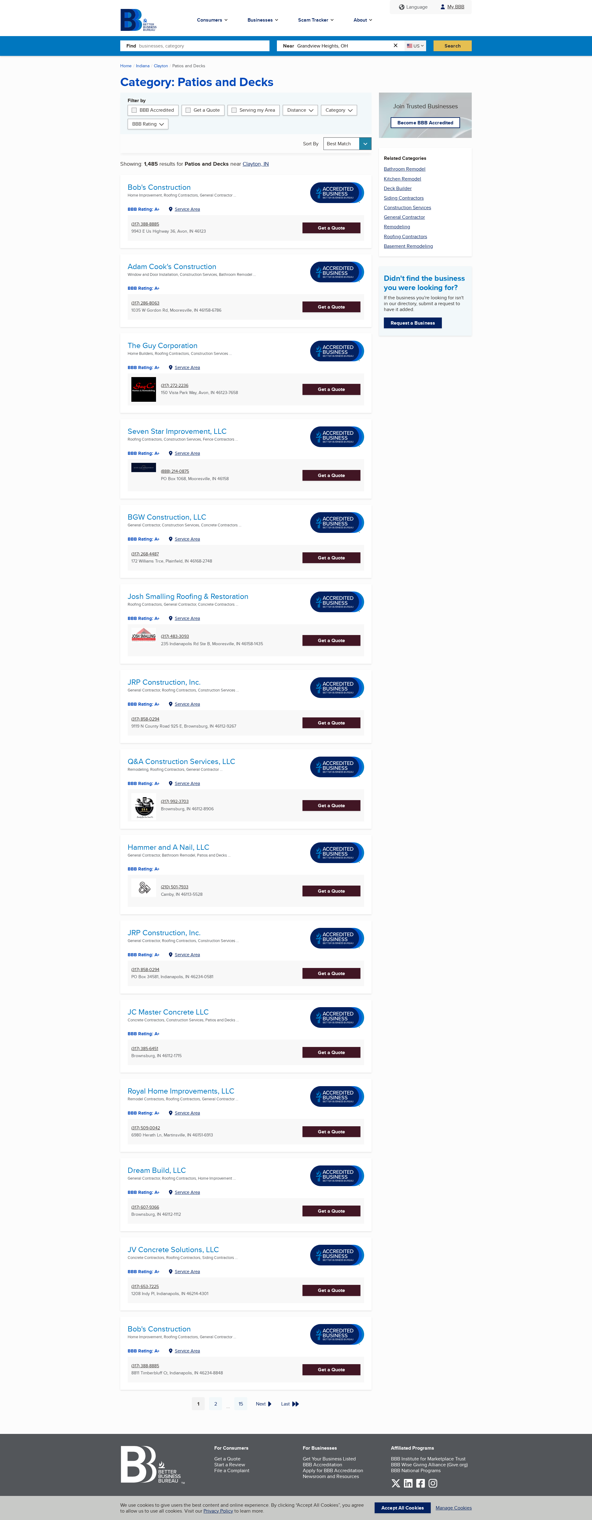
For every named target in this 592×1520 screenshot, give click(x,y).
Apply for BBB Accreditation (333, 1470)
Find (131, 45)
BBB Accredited (157, 110)
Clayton (161, 66)
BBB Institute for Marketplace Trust (428, 1458)
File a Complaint (231, 1470)
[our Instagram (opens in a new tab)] (433, 1486)
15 (243, 1405)
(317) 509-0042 (145, 1128)
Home (126, 66)
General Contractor (404, 217)
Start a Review (229, 1464)
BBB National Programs (416, 1470)
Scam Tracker (313, 19)
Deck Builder (398, 188)
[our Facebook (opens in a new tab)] (421, 1486)
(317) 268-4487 (145, 554)
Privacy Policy (218, 1510)
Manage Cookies (454, 1508)
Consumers (209, 19)
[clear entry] (397, 45)
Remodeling (397, 226)
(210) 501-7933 (174, 887)
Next (261, 1404)
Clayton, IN (256, 164)
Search (453, 45)
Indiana (143, 66)
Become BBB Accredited (425, 122)
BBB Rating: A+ (144, 209)
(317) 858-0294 (145, 719)
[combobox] (204, 45)
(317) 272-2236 (174, 385)
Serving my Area (257, 110)
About (360, 19)
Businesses (260, 19)
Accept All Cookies (402, 1507)
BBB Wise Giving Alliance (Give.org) (429, 1464)
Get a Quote (207, 110)
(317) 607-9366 (145, 1207)
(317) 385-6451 (144, 1048)
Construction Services (407, 207)
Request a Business (413, 322)
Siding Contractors (404, 197)
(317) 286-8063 (145, 303)
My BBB (455, 7)
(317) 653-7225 (145, 1286)
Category (335, 110)
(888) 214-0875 (175, 471)
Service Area (187, 209)
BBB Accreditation (322, 1464)
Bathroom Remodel (405, 168)
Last (285, 1404)
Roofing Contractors (405, 236)
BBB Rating (144, 123)
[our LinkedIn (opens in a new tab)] (408, 1486)
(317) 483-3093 (175, 636)
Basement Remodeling (408, 246)
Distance (296, 110)
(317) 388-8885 (145, 224)
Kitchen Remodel (402, 178)
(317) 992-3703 (175, 801)
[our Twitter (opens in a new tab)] (396, 1486)
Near (288, 45)
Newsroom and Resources (331, 1476)
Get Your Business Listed (329, 1458)
